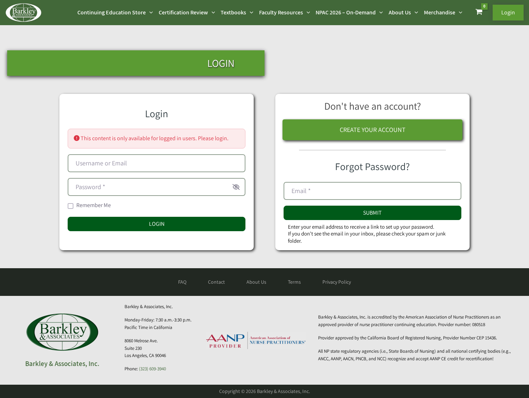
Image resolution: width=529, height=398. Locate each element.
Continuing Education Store (111, 12)
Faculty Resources (281, 12)
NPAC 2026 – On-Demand (346, 12)
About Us (400, 12)
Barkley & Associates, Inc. (62, 363)
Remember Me (93, 205)
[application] (149, 13)
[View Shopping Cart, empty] (478, 12)
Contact (216, 282)
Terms (294, 282)
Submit (372, 212)
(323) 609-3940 (152, 369)
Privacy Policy (336, 282)
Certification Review (183, 12)
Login (156, 224)
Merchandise (439, 12)
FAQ (182, 282)
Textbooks (233, 12)
